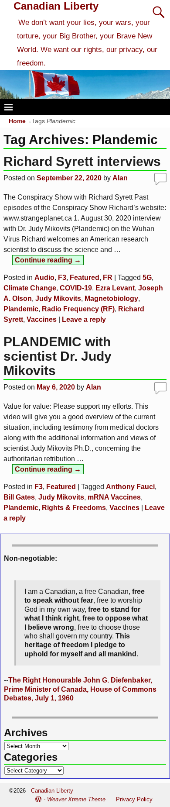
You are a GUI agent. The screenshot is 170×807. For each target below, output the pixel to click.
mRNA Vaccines (114, 497)
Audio (44, 277)
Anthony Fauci (130, 486)
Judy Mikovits (58, 298)
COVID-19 (76, 288)
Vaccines (42, 319)
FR (107, 277)
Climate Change (29, 288)
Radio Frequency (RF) (78, 309)
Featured (84, 277)
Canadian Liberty (56, 6)
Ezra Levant (115, 288)
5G (147, 277)
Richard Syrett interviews (82, 161)
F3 (62, 277)
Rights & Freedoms (74, 507)
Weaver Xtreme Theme (76, 799)
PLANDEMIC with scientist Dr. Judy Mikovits (57, 356)
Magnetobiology (111, 298)
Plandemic (20, 309)
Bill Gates (19, 497)
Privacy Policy (134, 799)
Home (17, 120)
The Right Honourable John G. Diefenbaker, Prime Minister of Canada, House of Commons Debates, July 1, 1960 (80, 689)
